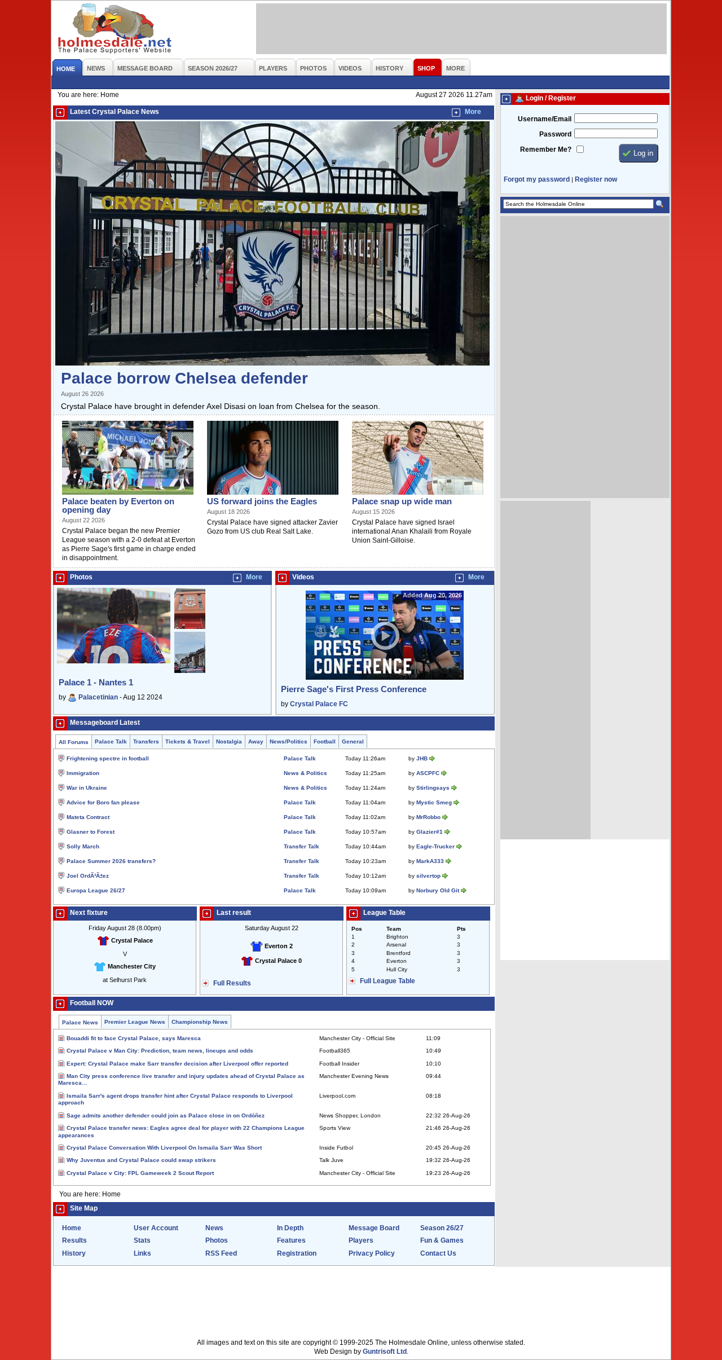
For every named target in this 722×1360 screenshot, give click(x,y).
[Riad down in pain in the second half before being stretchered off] (127, 495)
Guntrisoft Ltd (385, 1351)
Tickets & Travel (187, 741)
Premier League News (134, 1022)
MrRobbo (428, 817)
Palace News (80, 1022)
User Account (156, 1228)
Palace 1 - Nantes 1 (96, 682)
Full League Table (387, 981)
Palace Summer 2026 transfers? (111, 861)
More (473, 111)
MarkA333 (430, 861)
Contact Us (438, 1253)
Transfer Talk (301, 846)
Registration (296, 1253)
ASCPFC (427, 773)
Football (325, 741)
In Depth (290, 1228)
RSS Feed (221, 1253)
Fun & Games (442, 1240)
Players (361, 1240)
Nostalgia (229, 741)
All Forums (74, 742)
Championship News (199, 1022)
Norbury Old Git (437, 890)
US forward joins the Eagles (262, 501)
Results (74, 1240)
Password (555, 134)
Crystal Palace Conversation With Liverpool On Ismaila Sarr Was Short (164, 1148)
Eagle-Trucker (435, 846)
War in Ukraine (87, 788)
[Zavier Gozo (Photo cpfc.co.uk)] (272, 495)
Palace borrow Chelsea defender (184, 378)
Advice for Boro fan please (103, 802)
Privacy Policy (372, 1253)
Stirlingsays (433, 788)
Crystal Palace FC (319, 704)
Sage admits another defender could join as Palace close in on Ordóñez (166, 1115)
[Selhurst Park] (272, 363)
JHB (422, 758)
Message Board (374, 1228)
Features (291, 1240)
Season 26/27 (442, 1228)
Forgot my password (537, 179)
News (214, 1228)
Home (71, 1228)
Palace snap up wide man (402, 501)
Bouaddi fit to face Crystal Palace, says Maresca (134, 1038)
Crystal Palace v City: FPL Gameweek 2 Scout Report (140, 1173)
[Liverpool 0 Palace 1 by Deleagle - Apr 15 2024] (189, 670)
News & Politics (305, 773)
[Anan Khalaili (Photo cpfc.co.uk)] (417, 495)
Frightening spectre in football (108, 758)
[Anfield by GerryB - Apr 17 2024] (189, 629)
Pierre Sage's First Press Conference (353, 689)
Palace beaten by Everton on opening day (118, 505)
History (74, 1253)
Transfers (146, 741)
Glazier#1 (429, 832)
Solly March (83, 846)
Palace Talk (111, 741)
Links (142, 1253)
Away (255, 741)
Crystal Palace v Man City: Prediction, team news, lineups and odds (160, 1050)
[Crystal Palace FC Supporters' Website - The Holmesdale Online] (115, 29)
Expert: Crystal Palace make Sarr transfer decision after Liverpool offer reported (177, 1063)
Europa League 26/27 (96, 890)
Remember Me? (545, 149)
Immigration (83, 773)
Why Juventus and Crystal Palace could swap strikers (141, 1160)
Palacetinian (98, 697)
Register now (596, 179)
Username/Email (544, 119)
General (353, 741)
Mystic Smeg (434, 802)
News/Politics (288, 741)
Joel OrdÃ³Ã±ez (88, 876)
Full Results (232, 983)
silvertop (428, 876)
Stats (142, 1240)
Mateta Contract (88, 817)
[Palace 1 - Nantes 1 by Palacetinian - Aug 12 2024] (113, 661)
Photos (216, 1240)
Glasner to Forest (91, 832)
